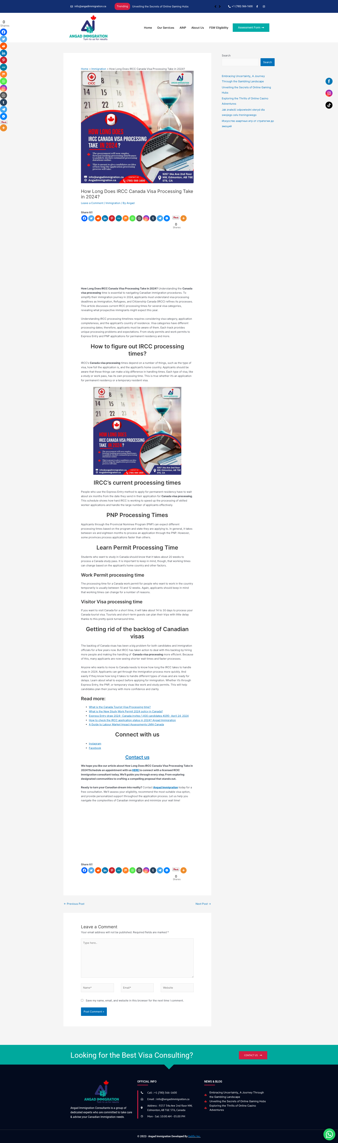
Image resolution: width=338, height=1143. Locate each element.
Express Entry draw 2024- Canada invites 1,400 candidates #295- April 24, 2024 (139, 715)
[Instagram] (146, 218)
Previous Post (74, 903)
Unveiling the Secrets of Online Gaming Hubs (237, 1101)
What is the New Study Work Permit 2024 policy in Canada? (126, 711)
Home (148, 27)
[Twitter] (91, 218)
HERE (135, 770)
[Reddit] (98, 218)
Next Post (203, 903)
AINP (183, 27)
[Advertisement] (137, 260)
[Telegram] (160, 218)
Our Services (165, 27)
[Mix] (126, 218)
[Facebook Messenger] (167, 218)
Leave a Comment (92, 203)
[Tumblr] (153, 218)
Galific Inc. (194, 1136)
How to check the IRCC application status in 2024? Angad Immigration (132, 720)
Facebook (95, 748)
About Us (197, 27)
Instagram (95, 743)
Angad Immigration (165, 787)
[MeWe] (119, 218)
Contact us (137, 757)
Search (226, 55)
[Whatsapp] (132, 218)
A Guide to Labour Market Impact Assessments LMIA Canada (126, 724)
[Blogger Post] (139, 218)
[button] (219, 6)
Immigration (113, 203)
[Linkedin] (105, 218)
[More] (183, 218)
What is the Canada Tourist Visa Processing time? (120, 707)
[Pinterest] (112, 218)
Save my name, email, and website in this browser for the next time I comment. (135, 1000)
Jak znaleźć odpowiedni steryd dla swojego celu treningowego (190, 6)
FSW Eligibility (218, 27)
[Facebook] (84, 218)
